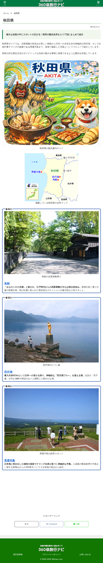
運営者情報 (18, 554)
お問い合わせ (85, 554)
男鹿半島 (9, 460)
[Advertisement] (51, 495)
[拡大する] (97, 61)
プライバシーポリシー (51, 554)
